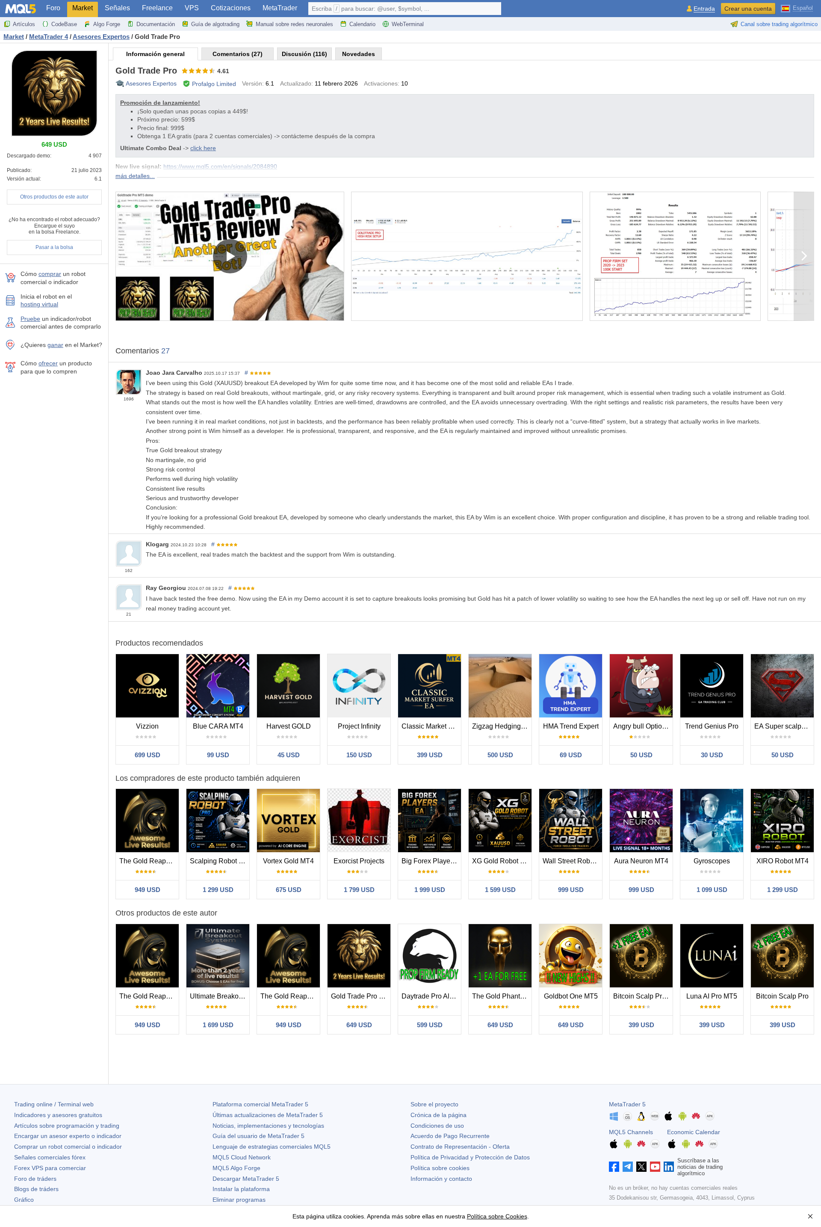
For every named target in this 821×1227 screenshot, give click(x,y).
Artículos (24, 24)
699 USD (147, 755)
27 (165, 351)
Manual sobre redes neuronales (294, 24)
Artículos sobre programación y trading (66, 1125)
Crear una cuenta (748, 8)
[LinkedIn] (669, 1167)
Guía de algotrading (215, 24)
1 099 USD (712, 889)
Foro (53, 8)
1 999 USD (429, 889)
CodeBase (64, 24)
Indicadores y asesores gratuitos (58, 1114)
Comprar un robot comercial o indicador (68, 1146)
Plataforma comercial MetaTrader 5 (260, 1104)
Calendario (362, 24)
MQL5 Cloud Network (242, 1157)
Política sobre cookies (440, 1168)
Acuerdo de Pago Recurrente (450, 1135)
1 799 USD (359, 889)
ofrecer (48, 363)
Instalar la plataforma (241, 1189)
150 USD (359, 755)
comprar (49, 273)
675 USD (288, 889)
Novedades (358, 53)
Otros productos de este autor (54, 197)
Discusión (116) (304, 53)
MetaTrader (280, 8)
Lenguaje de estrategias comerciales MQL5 (272, 1146)
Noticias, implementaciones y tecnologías (268, 1125)
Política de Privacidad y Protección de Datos (470, 1157)
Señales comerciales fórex (50, 1157)
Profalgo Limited (214, 83)
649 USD (359, 1024)
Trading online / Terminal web (54, 1104)
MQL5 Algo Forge (236, 1168)
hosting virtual (39, 304)
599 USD (430, 1024)
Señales (117, 8)
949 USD (147, 889)
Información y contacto (441, 1178)
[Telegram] (628, 1167)
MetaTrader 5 (627, 1104)
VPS (192, 8)
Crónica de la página (438, 1114)
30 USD (712, 755)
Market (82, 8)
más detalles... (135, 175)
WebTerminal (408, 24)
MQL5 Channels (631, 1132)
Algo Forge (106, 24)
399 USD (430, 755)
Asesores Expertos (151, 83)
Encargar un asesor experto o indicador (67, 1135)
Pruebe (30, 318)
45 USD (289, 755)
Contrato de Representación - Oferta (460, 1146)
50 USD (641, 755)
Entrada (704, 9)
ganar (55, 344)
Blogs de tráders (36, 1189)
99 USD (218, 755)
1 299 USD (218, 889)
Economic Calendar (693, 1132)
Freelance (157, 8)
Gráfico (24, 1199)
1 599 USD (500, 889)
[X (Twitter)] (641, 1167)
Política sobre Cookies (497, 1216)
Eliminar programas (239, 1199)
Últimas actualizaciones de (268, 1114)
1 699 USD (218, 1024)
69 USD (571, 755)
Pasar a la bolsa (54, 247)
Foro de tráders (35, 1178)
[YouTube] (655, 1167)
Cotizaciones (231, 8)
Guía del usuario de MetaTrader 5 (258, 1135)
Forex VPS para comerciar (50, 1168)
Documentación (155, 24)
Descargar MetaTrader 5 (246, 1178)
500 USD (500, 755)
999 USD (571, 889)
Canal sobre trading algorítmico (779, 24)
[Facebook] (614, 1167)
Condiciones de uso (437, 1125)
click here (203, 148)
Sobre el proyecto (434, 1104)
